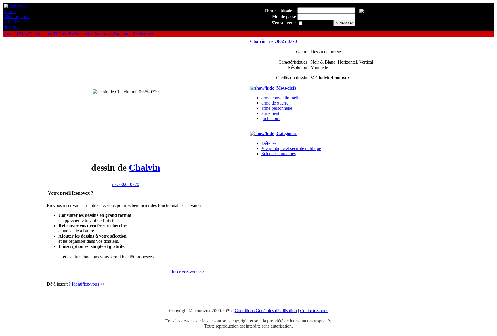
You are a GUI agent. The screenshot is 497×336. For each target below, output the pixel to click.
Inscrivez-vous (188, 271)
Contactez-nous (314, 310)
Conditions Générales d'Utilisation (266, 310)
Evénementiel (81, 33)
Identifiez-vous (88, 284)
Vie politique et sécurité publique (291, 148)
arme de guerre (274, 102)
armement (270, 113)
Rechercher (143, 33)
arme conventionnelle (280, 97)
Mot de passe (284, 16)
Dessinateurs (40, 33)
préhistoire (270, 118)
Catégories (286, 133)
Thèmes (60, 33)
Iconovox (103, 33)
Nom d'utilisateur (280, 10)
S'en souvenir (284, 22)
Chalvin (144, 167)
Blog (23, 33)
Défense (268, 143)
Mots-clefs (286, 88)
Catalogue (122, 33)
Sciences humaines (278, 153)
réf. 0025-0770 (125, 184)
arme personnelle (276, 108)
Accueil (11, 33)
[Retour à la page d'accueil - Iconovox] (17, 26)
